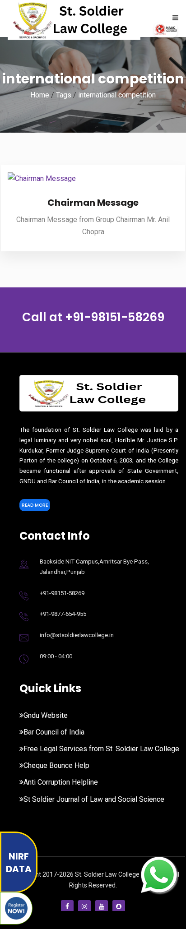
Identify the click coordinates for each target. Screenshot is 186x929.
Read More (35, 505)
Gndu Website (45, 715)
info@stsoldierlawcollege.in (77, 635)
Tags (63, 95)
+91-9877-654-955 (63, 613)
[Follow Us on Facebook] (67, 906)
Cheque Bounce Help (56, 765)
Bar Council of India (53, 732)
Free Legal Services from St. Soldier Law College (101, 748)
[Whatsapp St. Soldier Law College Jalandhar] (159, 874)
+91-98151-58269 (114, 317)
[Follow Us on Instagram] (84, 906)
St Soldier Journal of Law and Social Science (93, 799)
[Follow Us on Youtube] (101, 906)
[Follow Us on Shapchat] (118, 906)
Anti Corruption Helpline (60, 782)
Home (39, 95)
